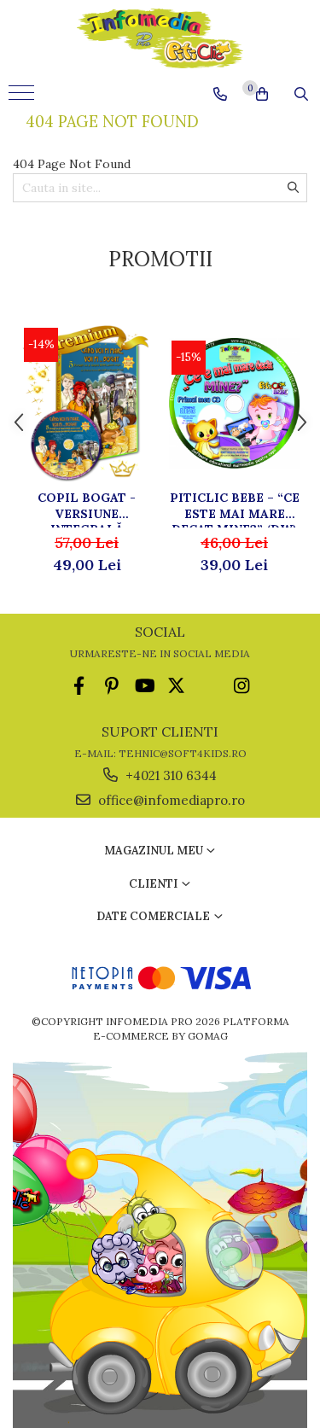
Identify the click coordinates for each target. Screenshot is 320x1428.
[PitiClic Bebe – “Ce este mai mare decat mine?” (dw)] (234, 403)
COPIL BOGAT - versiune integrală (87, 508)
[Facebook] (79, 686)
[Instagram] (241, 686)
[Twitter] (176, 686)
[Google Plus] (209, 686)
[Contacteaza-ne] (220, 94)
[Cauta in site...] (301, 94)
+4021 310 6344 (169, 775)
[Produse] (23, 98)
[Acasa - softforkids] (160, 38)
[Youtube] (144, 686)
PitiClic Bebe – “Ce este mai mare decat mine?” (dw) (235, 508)
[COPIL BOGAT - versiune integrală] (86, 403)
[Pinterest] (111, 686)
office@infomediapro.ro (170, 800)
